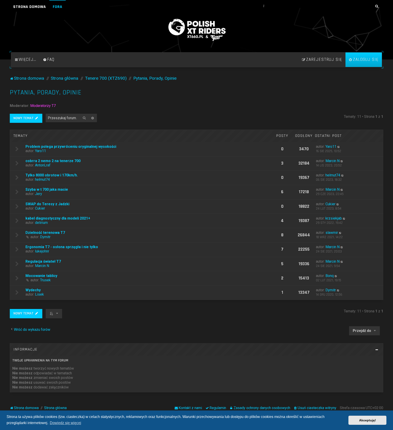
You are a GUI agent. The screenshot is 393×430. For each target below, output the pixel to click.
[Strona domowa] (196, 30)
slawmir (331, 232)
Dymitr (45, 237)
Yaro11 (40, 151)
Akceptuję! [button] (367, 420)
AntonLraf (42, 165)
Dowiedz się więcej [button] (65, 423)
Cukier (40, 208)
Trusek (45, 280)
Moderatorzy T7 (43, 106)
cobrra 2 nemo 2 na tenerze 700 (53, 161)
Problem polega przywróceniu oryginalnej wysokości (70, 146)
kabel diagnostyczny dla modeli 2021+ (57, 218)
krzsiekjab (333, 218)
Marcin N (332, 161)
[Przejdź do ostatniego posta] (338, 146)
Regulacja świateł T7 (43, 261)
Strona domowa (29, 6)
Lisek (39, 294)
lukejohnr (42, 251)
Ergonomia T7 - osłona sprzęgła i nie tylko (61, 247)
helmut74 (42, 179)
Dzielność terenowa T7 (45, 232)
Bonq (329, 276)
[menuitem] (49, 59)
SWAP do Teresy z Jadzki (47, 204)
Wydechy (33, 290)
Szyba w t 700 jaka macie (46, 189)
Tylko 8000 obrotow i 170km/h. (51, 175)
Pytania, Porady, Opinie (45, 92)
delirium (41, 222)
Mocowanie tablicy (41, 276)
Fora (57, 6)
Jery (38, 194)
